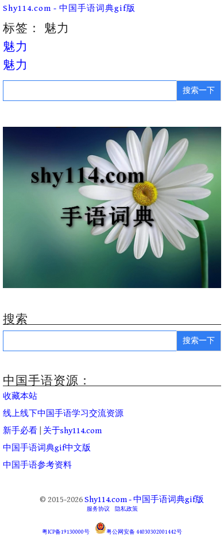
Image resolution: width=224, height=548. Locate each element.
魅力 (15, 47)
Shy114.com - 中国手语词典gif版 (69, 8)
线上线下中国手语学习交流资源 (63, 413)
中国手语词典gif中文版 (47, 448)
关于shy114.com (72, 431)
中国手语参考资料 (37, 465)
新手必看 (20, 431)
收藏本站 (20, 396)
